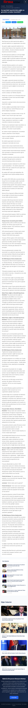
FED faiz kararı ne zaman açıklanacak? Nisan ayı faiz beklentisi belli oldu (16, 591)
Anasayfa (3, 6)
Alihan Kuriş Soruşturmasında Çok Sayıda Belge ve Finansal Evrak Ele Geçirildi (15, 581)
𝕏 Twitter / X (8, 22)
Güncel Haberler (9, 6)
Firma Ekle (14, 697)
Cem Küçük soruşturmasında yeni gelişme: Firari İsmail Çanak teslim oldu (16, 565)
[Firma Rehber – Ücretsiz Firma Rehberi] (12, 2)
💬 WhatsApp (20, 22)
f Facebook (14, 22)
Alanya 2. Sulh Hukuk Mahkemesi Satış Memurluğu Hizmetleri (15, 570)
